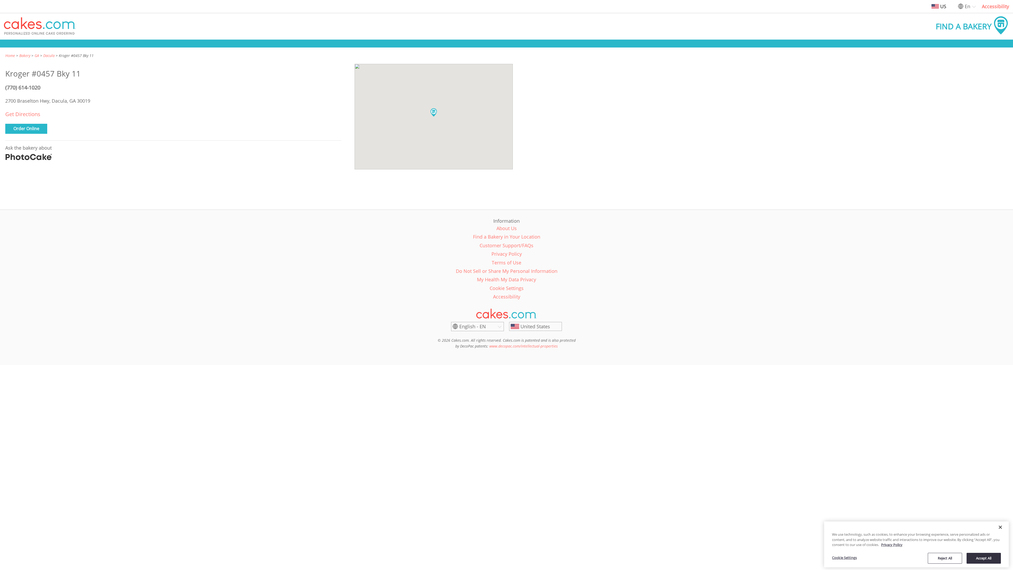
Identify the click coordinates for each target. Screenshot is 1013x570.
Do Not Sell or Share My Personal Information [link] (506, 271)
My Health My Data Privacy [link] (506, 279)
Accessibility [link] (995, 6)
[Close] (1000, 527)
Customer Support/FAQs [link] (506, 245)
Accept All (983, 557)
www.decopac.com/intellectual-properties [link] (523, 346)
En (967, 6)
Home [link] (10, 55)
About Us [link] (506, 228)
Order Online (26, 128)
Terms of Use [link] (506, 262)
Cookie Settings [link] (507, 288)
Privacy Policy (891, 544)
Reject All (945, 557)
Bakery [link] (24, 55)
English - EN (472, 326)
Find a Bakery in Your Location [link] (506, 237)
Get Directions (22, 114)
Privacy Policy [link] (506, 254)
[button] (40, 26)
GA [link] (37, 55)
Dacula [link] (49, 55)
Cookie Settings (844, 557)
